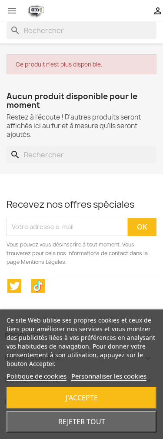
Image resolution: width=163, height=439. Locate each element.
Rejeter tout (81, 421)
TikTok (38, 286)
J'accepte (82, 397)
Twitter (14, 286)
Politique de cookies (37, 376)
